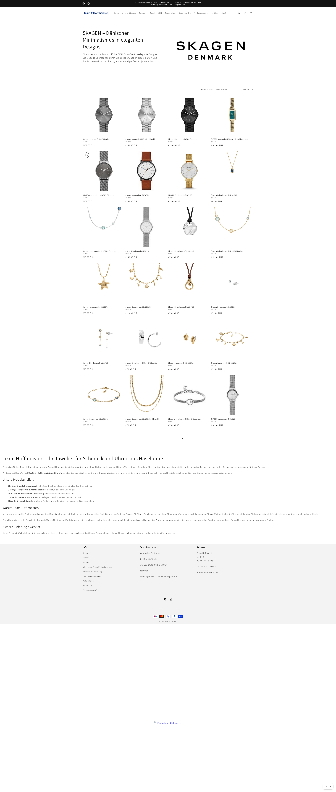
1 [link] (153, 438)
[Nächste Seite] (182, 438)
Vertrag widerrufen (91, 590)
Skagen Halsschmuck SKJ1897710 (181, 307)
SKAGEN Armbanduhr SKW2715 (223, 419)
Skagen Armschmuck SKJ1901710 (224, 363)
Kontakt (86, 562)
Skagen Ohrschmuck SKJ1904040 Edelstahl (141, 363)
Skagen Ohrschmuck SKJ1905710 (181, 363)
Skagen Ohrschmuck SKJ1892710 (95, 363)
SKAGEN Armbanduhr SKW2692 (137, 251)
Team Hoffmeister (171, 621)
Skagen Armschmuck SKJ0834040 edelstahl (184, 419)
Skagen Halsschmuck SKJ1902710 (138, 307)
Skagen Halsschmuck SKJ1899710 (95, 307)
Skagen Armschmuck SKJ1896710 (95, 419)
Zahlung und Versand (92, 576)
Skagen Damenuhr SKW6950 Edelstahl (140, 139)
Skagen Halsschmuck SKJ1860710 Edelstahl (142, 419)
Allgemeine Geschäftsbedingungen (97, 567)
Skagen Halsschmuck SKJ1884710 (224, 195)
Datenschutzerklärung (92, 571)
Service (86, 558)
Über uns (86, 553)
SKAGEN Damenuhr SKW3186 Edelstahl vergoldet (230, 139)
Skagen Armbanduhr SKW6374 (137, 195)
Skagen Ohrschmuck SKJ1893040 (223, 307)
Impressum (87, 585)
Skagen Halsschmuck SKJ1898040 (181, 251)
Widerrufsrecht (89, 581)
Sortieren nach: (207, 89)
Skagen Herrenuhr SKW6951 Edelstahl (97, 139)
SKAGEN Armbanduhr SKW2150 (180, 195)
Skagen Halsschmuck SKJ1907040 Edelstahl (99, 251)
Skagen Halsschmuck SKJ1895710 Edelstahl (227, 251)
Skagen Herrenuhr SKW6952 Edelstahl (182, 139)
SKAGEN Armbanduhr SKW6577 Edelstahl (98, 195)
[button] (143, 13)
